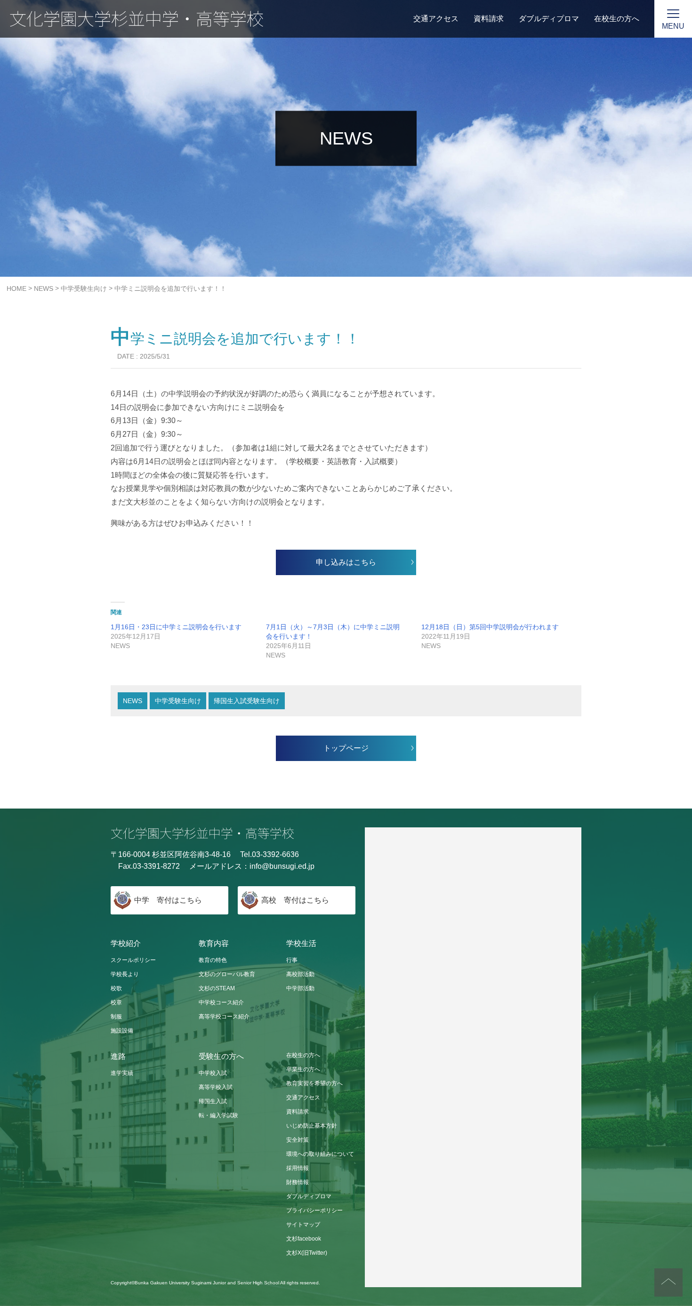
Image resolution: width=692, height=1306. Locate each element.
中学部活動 (300, 988)
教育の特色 (213, 960)
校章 (116, 1002)
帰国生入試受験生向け (247, 701)
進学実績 (122, 1073)
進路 (118, 1056)
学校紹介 (126, 943)
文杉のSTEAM (217, 988)
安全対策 (297, 1140)
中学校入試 (213, 1073)
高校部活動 (300, 974)
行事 (292, 960)
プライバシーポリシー (314, 1210)
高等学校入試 (216, 1087)
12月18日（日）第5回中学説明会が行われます (490, 627)
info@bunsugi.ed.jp (281, 866)
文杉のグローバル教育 (227, 974)
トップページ (346, 748)
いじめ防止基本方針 (311, 1125)
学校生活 (301, 943)
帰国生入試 (213, 1101)
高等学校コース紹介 (224, 1016)
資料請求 (489, 19)
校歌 (116, 988)
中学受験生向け (178, 701)
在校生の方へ (616, 19)
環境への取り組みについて (320, 1154)
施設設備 (122, 1030)
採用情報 (297, 1168)
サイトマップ (303, 1224)
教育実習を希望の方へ (314, 1083)
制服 (116, 1016)
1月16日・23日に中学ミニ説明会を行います (176, 627)
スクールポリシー (133, 960)
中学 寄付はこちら (168, 900)
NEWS (132, 701)
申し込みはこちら (346, 562)
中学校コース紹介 (221, 1002)
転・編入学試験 (218, 1115)
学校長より (125, 974)
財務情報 (297, 1182)
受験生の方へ (221, 1056)
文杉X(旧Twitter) (306, 1253)
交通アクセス (436, 19)
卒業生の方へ (303, 1069)
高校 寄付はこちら (295, 900)
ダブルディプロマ (549, 19)
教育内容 (214, 943)
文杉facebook (303, 1238)
